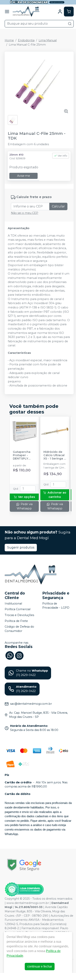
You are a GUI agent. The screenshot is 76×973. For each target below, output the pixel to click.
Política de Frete (16, 621)
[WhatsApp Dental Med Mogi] (9, 655)
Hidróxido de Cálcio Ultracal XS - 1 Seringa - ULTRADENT (54, 455)
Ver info (62, 155)
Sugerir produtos (20, 547)
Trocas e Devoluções (19, 615)
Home (9, 40)
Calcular (58, 206)
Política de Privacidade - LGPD (55, 606)
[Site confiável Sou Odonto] (24, 889)
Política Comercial (17, 609)
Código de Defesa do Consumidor (19, 629)
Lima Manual (48, 40)
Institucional (13, 603)
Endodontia (26, 40)
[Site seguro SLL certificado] (24, 865)
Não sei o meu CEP (24, 213)
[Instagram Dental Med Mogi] (19, 655)
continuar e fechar (39, 966)
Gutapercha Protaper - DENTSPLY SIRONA (21, 455)
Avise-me (23, 175)
